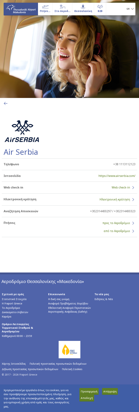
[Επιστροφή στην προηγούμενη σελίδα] (6, 103)
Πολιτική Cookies (72, 369)
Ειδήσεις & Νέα (103, 299)
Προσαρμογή (89, 391)
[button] (130, 9)
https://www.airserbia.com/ (116, 176)
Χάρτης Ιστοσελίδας (14, 363)
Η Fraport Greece (12, 303)
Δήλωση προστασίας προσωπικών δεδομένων (30, 369)
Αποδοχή (87, 398)
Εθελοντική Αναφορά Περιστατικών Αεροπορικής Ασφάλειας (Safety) (69, 309)
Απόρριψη (110, 391)
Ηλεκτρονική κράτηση (115, 199)
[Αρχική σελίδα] (21, 9)
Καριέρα (6, 316)
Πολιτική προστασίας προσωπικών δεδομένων (58, 363)
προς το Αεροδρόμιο (116, 223)
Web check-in (121, 187)
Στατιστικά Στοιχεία (14, 299)
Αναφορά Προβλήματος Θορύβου (68, 303)
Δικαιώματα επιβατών (15, 312)
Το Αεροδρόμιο (11, 307)
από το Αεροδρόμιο (117, 231)
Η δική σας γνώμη (58, 299)
